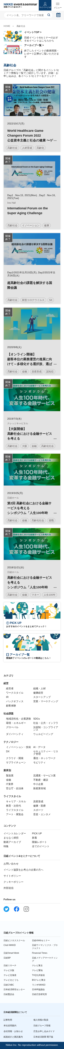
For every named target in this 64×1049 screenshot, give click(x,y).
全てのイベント (40, 846)
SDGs (36, 718)
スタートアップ (42, 697)
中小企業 (38, 784)
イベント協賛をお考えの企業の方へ (23, 869)
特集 (6, 846)
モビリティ (39, 762)
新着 (34, 837)
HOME (7, 26)
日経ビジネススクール (14, 940)
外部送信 (9, 888)
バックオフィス (14, 701)
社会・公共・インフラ (45, 723)
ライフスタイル (14, 810)
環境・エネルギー (16, 723)
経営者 (10, 688)
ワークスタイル (14, 692)
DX (7, 751)
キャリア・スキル (16, 801)
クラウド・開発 (14, 758)
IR (7, 697)
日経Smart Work (11, 953)
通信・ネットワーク (44, 758)
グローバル (12, 727)
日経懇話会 (9, 994)
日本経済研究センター (14, 989)
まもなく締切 (11, 837)
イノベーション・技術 (18, 747)
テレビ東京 (37, 965)
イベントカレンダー (15, 833)
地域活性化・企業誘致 (18, 718)
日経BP (7, 958)
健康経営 (38, 692)
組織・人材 (39, 688)
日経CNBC (9, 985)
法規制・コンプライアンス (45, 728)
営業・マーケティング (45, 701)
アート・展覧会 (14, 814)
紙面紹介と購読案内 (13, 1037)
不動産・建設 (40, 779)
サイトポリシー (12, 875)
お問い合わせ (11, 863)
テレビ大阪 (9, 970)
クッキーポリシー (13, 881)
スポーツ (38, 810)
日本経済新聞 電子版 (43, 1037)
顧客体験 (11, 705)
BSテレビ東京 (39, 980)
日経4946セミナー (41, 940)
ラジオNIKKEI (38, 985)
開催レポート (39, 842)
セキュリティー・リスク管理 (45, 752)
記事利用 (8, 1020)
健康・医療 (39, 805)
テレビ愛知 (37, 970)
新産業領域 (39, 788)
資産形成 (38, 801)
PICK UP (37, 833)
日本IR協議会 (38, 989)
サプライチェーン (16, 762)
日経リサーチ (10, 965)
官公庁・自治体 (14, 788)
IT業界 (9, 784)
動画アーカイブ (12, 842)
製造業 (10, 775)
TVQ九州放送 (38, 975)
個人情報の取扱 (40, 1020)
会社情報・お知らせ (13, 1031)
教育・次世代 (13, 805)
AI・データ (39, 747)
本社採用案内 (10, 1025)
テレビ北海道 (10, 975)
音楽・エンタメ (42, 814)
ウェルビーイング (43, 734)
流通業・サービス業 (44, 775)
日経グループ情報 (41, 1025)
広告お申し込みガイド (44, 1031)
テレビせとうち (11, 980)
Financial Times (39, 953)
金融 (8, 779)
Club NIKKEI (10, 945)
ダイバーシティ (14, 734)
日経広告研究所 (39, 994)
